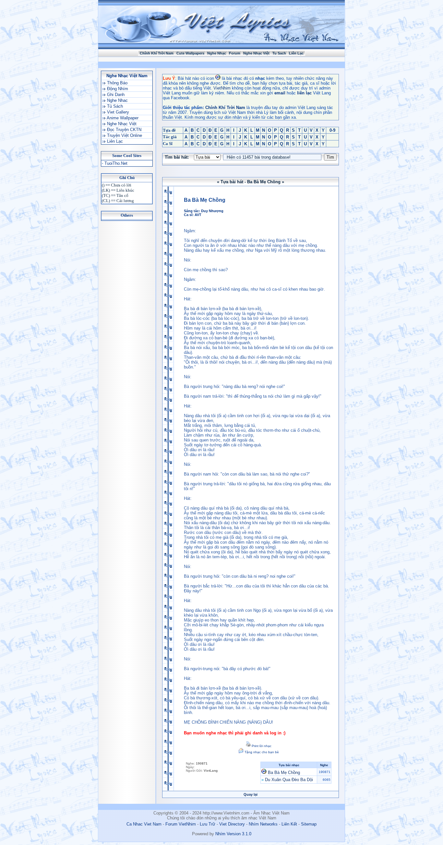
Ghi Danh (115, 94)
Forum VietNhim (180, 824)
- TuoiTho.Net (114, 163)
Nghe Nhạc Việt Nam (127, 75)
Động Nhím (117, 88)
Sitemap (309, 824)
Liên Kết (289, 824)
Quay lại (250, 794)
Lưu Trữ (207, 824)
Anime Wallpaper (122, 117)
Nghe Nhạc (216, 53)
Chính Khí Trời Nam (157, 53)
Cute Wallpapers (190, 53)
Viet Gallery (117, 112)
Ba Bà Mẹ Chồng (284, 772)
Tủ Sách (114, 106)
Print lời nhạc (261, 746)
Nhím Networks (263, 824)
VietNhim (222, 88)
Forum (234, 53)
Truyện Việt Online (124, 135)
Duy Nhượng (212, 211)
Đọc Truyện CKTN (123, 129)
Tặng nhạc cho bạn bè (261, 752)
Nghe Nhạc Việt (256, 53)
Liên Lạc (296, 53)
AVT (198, 215)
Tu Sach (279, 53)
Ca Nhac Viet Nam (144, 824)
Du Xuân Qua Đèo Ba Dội (289, 779)
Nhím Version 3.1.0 (233, 833)
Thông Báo (116, 82)
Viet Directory (232, 824)
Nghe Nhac (117, 100)
